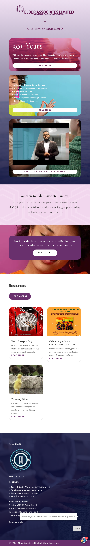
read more (45, 65)
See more (19, 296)
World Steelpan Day (21, 341)
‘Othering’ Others (20, 399)
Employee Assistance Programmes (45, 172)
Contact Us (44, 253)
